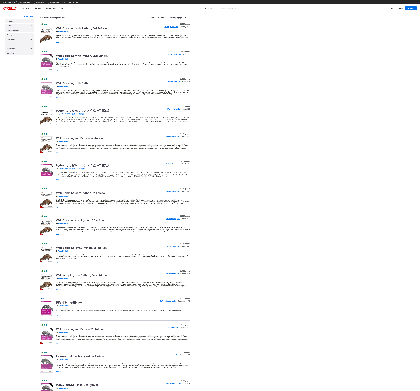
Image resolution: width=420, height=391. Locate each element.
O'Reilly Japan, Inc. (174, 109)
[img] (42, 24)
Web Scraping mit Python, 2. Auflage (80, 329)
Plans (391, 8)
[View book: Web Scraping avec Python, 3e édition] (47, 254)
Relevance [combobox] (161, 18)
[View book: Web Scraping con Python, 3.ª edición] (47, 227)
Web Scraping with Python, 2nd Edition (82, 55)
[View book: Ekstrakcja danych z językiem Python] (47, 364)
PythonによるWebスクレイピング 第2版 (82, 165)
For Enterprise (10, 2)
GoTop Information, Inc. (168, 301)
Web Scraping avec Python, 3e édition (81, 247)
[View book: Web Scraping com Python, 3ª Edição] (47, 199)
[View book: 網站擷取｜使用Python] (47, 309)
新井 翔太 (82, 114)
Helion (176, 355)
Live (61, 8)
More (58, 43)
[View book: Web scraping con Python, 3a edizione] (47, 282)
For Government (25, 2)
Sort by (152, 18)
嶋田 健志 (71, 114)
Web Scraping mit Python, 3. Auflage (80, 138)
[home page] (10, 8)
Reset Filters (28, 17)
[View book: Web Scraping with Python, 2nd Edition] (47, 62)
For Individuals (55, 2)
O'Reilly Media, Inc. (171, 27)
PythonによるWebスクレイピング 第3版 (82, 110)
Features (38, 8)
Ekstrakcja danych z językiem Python (80, 356)
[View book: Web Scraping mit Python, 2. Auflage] (47, 336)
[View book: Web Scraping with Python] (47, 90)
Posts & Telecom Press (174, 383)
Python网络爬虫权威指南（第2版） (78, 385)
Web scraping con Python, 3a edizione (81, 275)
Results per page (176, 18)
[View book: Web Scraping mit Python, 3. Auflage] (47, 144)
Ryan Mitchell (63, 32)
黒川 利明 (71, 169)
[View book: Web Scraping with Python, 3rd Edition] (47, 35)
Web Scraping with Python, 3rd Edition (81, 28)
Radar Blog (51, 8)
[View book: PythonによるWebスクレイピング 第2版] (47, 172)
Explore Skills (26, 8)
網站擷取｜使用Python (70, 302)
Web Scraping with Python (73, 83)
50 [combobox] (185, 18)
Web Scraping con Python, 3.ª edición (81, 220)
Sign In (399, 8)
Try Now (410, 8)
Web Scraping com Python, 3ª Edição (80, 193)
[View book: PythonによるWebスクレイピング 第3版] (47, 117)
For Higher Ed (40, 2)
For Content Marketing (72, 2)
